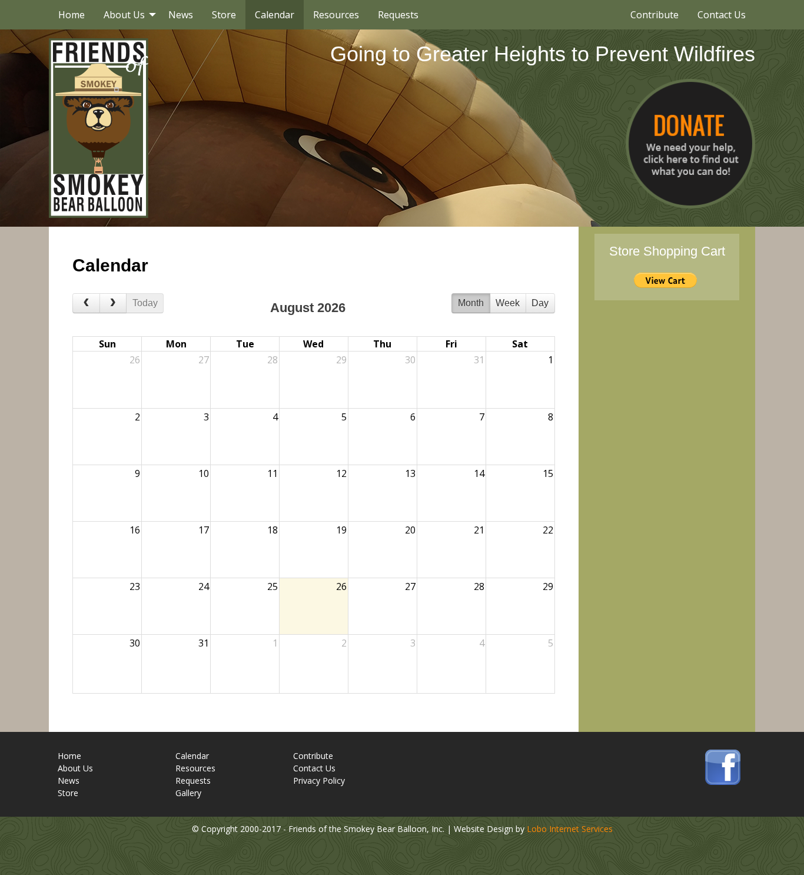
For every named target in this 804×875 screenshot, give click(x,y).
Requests (398, 14)
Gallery (188, 792)
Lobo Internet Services (570, 828)
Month (471, 303)
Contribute (654, 14)
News (180, 14)
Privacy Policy (319, 780)
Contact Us (721, 14)
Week (508, 303)
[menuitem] (71, 14)
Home (71, 14)
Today (145, 303)
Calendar (274, 14)
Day (540, 303)
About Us (124, 14)
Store (224, 14)
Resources (336, 14)
